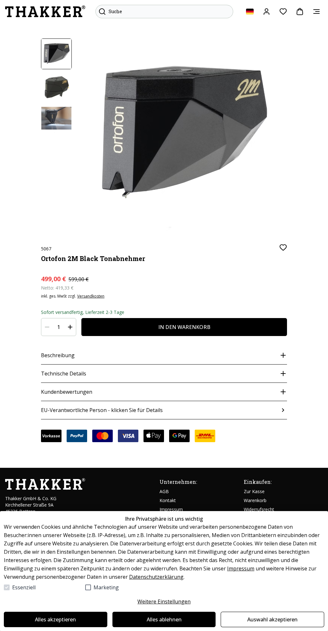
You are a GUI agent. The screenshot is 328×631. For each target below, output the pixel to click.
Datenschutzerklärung (156, 576)
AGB (164, 491)
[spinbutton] (58, 327)
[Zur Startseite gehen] (45, 11)
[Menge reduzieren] (47, 327)
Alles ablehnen (164, 619)
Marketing (106, 587)
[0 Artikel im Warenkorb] (299, 11)
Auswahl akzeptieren (272, 619)
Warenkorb (255, 500)
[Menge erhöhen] (70, 327)
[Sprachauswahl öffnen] (249, 11)
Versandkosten (90, 296)
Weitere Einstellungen (164, 601)
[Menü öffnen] (316, 11)
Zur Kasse (254, 491)
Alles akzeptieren (55, 619)
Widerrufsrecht (259, 509)
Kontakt (168, 500)
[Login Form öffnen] (266, 11)
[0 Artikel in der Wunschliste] (283, 11)
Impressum (240, 568)
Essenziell (24, 587)
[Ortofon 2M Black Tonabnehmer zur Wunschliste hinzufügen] (283, 247)
